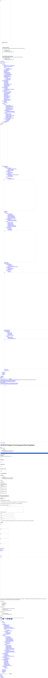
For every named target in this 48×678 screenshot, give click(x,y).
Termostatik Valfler (7, 100)
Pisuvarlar (7, 120)
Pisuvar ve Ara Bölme (7, 118)
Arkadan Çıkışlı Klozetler (11, 218)
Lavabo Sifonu (8, 78)
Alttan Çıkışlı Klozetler (11, 216)
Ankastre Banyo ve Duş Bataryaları (9, 65)
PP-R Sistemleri (6, 96)
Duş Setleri (5, 71)
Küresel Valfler (6, 94)
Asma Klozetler (8, 107)
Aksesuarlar (8, 331)
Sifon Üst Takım (8, 633)
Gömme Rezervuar (7, 93)
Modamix (1, 550)
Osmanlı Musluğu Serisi (7, 76)
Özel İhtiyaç (6, 102)
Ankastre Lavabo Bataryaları (8, 66)
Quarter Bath (2, 548)
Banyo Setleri (6, 81)
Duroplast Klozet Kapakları (10, 111)
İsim (1, 517)
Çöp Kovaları (6, 82)
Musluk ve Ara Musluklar (8, 74)
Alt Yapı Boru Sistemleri (7, 91)
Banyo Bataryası (8, 173)
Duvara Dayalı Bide (11, 178)
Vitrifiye (3, 103)
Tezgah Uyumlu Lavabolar (10, 117)
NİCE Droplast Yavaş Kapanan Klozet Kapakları (7, 381)
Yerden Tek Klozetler (9, 109)
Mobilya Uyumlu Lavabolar (10, 115)
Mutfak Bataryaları (7, 75)
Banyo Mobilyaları (5, 87)
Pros (1, 513)
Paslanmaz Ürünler (7, 85)
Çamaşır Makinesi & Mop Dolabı (9, 89)
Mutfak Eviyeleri (10, 223)
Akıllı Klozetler (8, 105)
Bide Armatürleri (6, 69)
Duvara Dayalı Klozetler (9, 108)
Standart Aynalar (10, 336)
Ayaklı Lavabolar (8, 113)
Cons (1, 515)
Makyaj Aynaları (10, 337)
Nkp (1, 447)
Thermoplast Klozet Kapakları (12, 220)
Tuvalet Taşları (6, 121)
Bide (5, 67)
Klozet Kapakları (6, 110)
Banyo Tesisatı (4, 90)
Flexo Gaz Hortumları (7, 92)
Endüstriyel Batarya (7, 72)
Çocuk (5, 101)
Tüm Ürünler (7, 370)
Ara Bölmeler (8, 119)
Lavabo (7, 221)
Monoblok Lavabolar (9, 116)
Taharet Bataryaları (7, 79)
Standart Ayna (6, 86)
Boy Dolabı (6, 88)
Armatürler (3, 64)
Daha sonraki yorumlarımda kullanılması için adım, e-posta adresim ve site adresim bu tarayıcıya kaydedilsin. (18, 520)
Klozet (5, 104)
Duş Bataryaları (6, 70)
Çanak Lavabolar (8, 114)
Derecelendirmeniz (3, 505)
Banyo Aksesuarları (5, 80)
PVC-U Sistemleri (7, 97)
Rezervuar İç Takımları (7, 99)
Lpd (1, 555)
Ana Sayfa (2, 379)
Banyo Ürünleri (6, 263)
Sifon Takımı (6, 77)
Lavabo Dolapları (10, 265)
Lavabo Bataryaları (7, 73)
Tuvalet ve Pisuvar (8, 227)
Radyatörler (6, 98)
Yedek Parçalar (4, 122)
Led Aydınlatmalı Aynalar (8, 84)
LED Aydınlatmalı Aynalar (12, 338)
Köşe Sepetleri (6, 83)
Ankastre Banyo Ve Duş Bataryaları (13, 174)
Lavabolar (5, 112)
